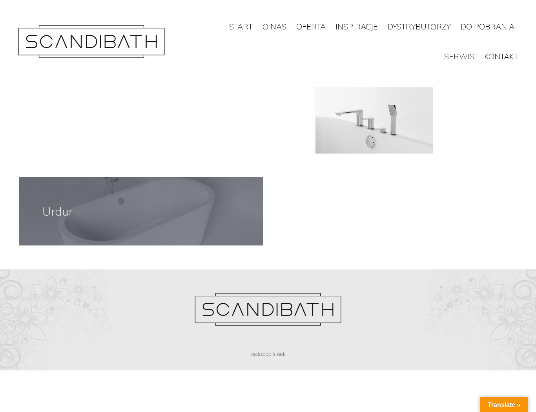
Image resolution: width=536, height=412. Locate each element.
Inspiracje (356, 26)
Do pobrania (487, 26)
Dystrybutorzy (419, 26)
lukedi (279, 354)
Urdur (57, 211)
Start (241, 26)
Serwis (459, 56)
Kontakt (501, 56)
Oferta (311, 26)
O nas (274, 26)
